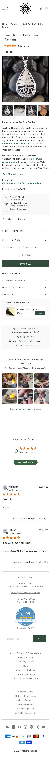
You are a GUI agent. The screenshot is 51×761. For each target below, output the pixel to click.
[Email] (7, 727)
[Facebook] (13, 727)
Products (15, 24)
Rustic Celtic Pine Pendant (16, 143)
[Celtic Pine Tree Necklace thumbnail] (7, 110)
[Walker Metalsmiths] (25, 8)
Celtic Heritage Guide (25, 713)
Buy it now (25, 264)
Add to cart (25, 255)
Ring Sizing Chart (25, 704)
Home (5, 24)
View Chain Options (12, 174)
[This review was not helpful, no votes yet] (45, 518)
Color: (4, 231)
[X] (37, 727)
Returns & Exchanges (25, 696)
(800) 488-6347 (26, 583)
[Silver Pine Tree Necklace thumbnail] (31, 110)
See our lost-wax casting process (25, 409)
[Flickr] (19, 727)
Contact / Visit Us (25, 661)
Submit (39, 638)
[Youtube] (43, 727)
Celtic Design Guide (25, 708)
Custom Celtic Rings (25, 674)
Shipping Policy (25, 691)
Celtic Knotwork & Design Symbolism (21, 183)
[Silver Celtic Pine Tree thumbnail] (19, 110)
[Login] (41, 8)
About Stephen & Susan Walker (25, 653)
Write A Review (25, 462)
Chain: (5, 240)
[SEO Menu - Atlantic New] (3, 8)
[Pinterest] (31, 727)
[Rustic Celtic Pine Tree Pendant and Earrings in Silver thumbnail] (43, 110)
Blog (25, 666)
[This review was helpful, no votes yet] (40, 518)
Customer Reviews (25, 670)
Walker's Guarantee (25, 700)
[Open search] (8, 8)
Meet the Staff (25, 657)
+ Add (39, 313)
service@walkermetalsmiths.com (25, 592)
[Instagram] (25, 727)
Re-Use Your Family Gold (25, 678)
